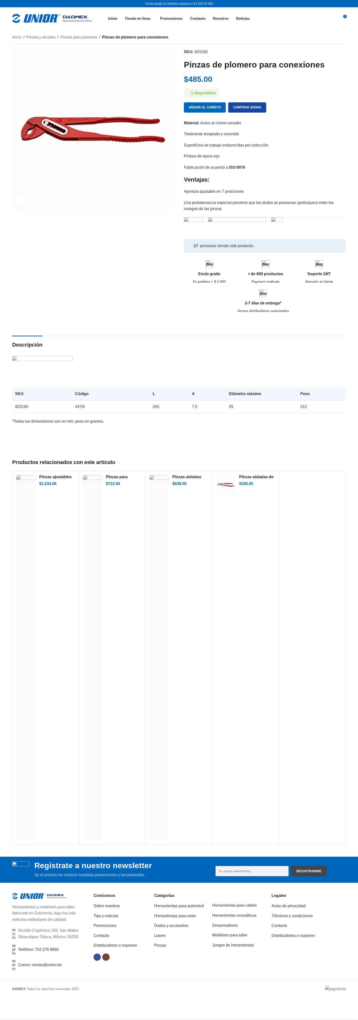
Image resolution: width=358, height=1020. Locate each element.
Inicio (16, 37)
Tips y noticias (106, 916)
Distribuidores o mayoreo (115, 945)
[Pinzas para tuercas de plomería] (92, 658)
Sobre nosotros (107, 906)
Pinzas (160, 945)
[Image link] (39, 896)
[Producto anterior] (331, 38)
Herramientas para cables (234, 905)
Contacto (101, 935)
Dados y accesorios (171, 925)
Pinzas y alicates (41, 37)
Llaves (160, 935)
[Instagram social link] (106, 957)
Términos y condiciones (292, 916)
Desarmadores (225, 925)
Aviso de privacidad (289, 906)
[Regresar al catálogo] (337, 38)
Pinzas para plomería (78, 37)
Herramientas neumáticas (234, 915)
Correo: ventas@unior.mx (40, 965)
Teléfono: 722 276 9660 (38, 949)
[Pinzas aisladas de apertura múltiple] (226, 485)
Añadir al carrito (205, 107)
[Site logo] (52, 18)
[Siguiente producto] (343, 38)
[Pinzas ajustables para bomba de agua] (26, 658)
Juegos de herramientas (233, 945)
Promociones (105, 925)
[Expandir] (22, 201)
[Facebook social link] (97, 957)
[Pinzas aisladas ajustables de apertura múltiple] (159, 658)
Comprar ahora (247, 107)
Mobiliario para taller (229, 935)
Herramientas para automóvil (179, 906)
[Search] (331, 18)
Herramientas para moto (175, 916)
